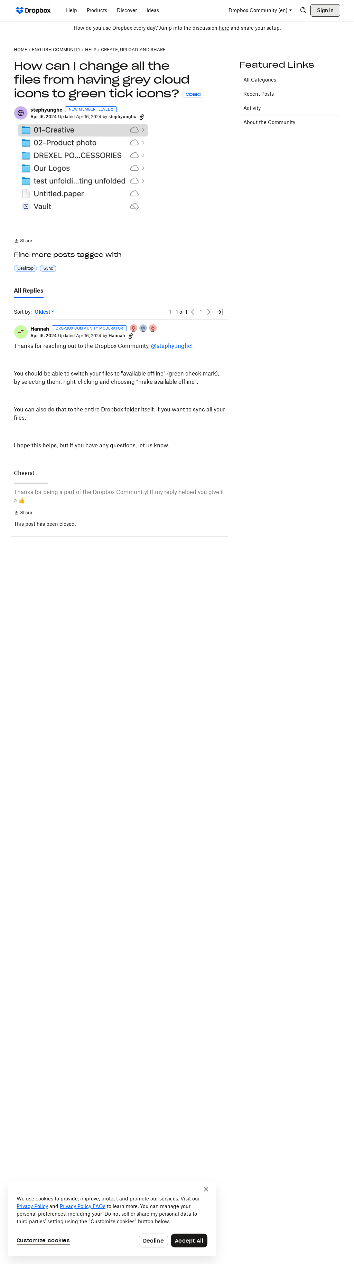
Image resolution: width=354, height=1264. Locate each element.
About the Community (269, 122)
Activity (252, 108)
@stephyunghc (171, 345)
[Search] (303, 10)
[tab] (29, 291)
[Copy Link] (142, 117)
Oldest (43, 312)
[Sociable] (143, 328)
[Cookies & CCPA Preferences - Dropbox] (112, 1218)
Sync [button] (48, 268)
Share (23, 241)
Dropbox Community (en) (258, 10)
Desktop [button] (25, 268)
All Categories (259, 80)
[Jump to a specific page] (219, 311)
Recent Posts (258, 94)
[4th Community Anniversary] (134, 328)
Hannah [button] (39, 329)
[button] (21, 113)
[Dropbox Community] (33, 10)
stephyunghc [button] (46, 110)
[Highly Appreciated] (153, 328)
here (224, 28)
